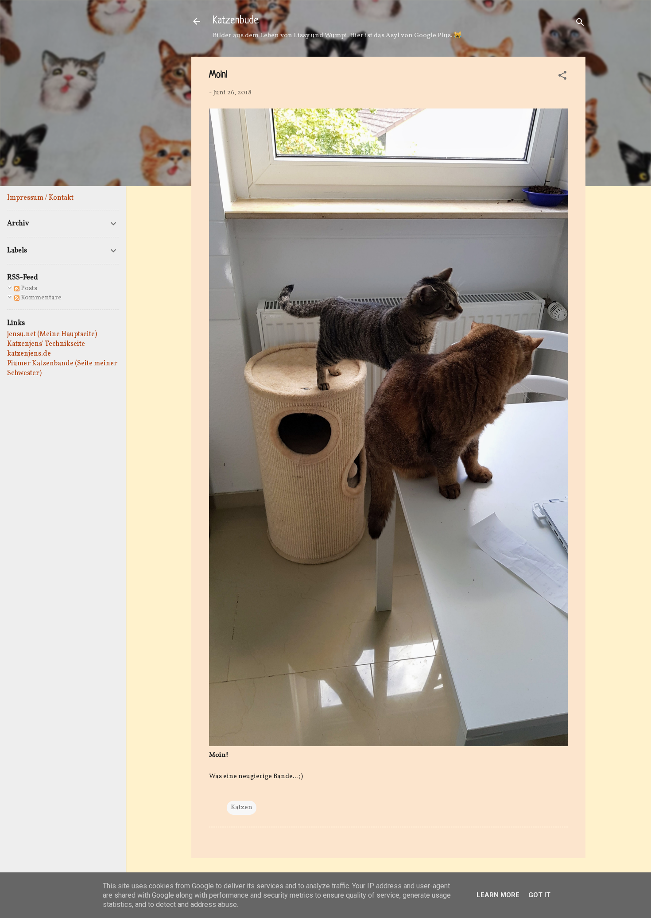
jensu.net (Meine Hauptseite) (52, 334)
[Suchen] (580, 24)
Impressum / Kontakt (40, 198)
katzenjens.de (29, 354)
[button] (562, 77)
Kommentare (40, 297)
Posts (28, 288)
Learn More (498, 895)
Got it (539, 895)
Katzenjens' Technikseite (46, 344)
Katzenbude (236, 21)
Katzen (241, 807)
